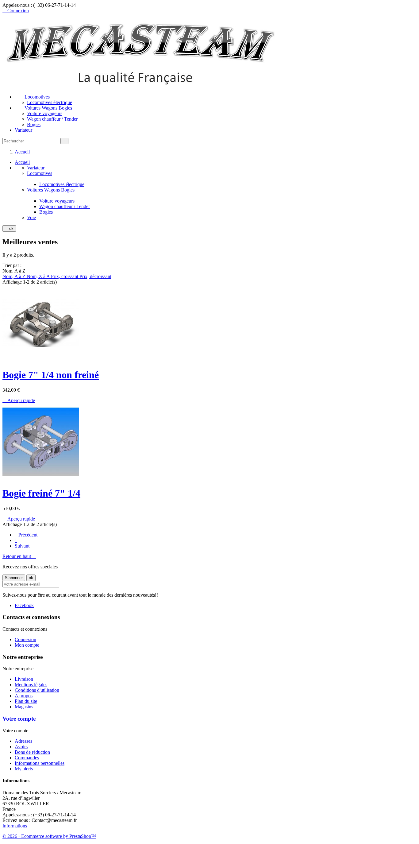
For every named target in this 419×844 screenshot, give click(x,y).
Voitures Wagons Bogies (43, 107)
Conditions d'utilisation (37, 690)
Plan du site (26, 701)
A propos (24, 695)
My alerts (24, 768)
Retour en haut (19, 556)
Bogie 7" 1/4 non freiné (50, 374)
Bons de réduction (32, 752)
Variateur (23, 130)
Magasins (24, 706)
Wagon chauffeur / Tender (52, 119)
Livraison (24, 679)
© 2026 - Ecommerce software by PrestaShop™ (49, 836)
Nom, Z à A (39, 276)
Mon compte (27, 645)
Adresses (23, 741)
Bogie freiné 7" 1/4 (41, 493)
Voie (31, 217)
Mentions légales (31, 684)
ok (9, 228)
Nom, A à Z (14, 276)
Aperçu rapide (18, 400)
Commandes (27, 757)
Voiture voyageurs (44, 113)
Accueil (22, 162)
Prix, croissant (65, 276)
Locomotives (32, 96)
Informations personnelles (39, 763)
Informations (14, 825)
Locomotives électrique (49, 102)
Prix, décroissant (95, 276)
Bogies (33, 124)
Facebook (24, 605)
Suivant (24, 545)
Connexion (25, 639)
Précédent (26, 534)
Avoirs (21, 746)
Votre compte (19, 718)
